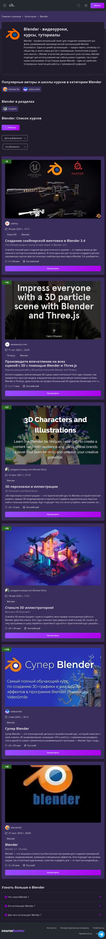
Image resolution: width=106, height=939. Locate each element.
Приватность (85, 933)
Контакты (51, 927)
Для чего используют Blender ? (24, 914)
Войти (97, 5)
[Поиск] (79, 5)
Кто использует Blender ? (21, 905)
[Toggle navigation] (5, 5)
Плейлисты (98, 927)
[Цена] (85, 5)
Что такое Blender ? (18, 897)
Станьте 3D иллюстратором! (29, 608)
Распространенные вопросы (74, 927)
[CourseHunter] (12, 5)
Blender (11, 845)
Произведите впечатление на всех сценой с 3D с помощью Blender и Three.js (41, 363)
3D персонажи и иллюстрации (31, 487)
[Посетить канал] (101, 934)
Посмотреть (53, 268)
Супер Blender (17, 729)
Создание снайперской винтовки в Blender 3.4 (45, 241)
